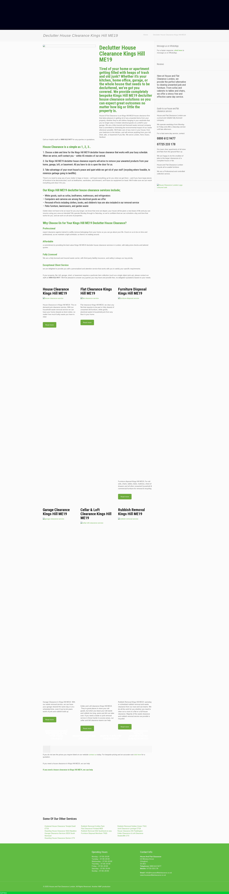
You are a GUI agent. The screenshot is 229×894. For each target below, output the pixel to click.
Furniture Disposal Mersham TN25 (94, 833)
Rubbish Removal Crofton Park (92, 826)
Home (145, 35)
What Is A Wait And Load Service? (111, 737)
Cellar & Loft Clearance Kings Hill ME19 (96, 513)
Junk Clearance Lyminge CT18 (129, 828)
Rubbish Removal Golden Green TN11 (132, 826)
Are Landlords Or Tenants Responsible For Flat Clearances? (138, 734)
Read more (49, 325)
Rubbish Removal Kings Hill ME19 (131, 511)
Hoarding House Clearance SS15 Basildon (61, 831)
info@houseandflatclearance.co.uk (159, 873)
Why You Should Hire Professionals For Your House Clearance (56, 734)
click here (137, 754)
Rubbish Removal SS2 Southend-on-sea (96, 831)
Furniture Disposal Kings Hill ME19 (132, 291)
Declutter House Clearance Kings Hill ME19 (169, 35)
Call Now (3, 893)
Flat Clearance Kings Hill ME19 (96, 291)
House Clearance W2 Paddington (130, 831)
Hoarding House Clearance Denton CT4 (60, 838)
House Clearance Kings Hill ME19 (56, 291)
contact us (93, 754)
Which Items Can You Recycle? (83, 737)
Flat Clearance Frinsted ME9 (92, 828)
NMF (100, 886)
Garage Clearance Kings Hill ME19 (56, 511)
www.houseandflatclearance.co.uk (153, 875)
